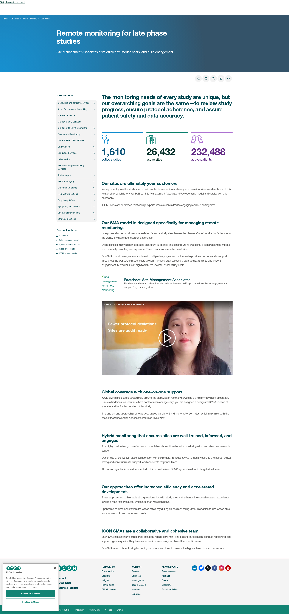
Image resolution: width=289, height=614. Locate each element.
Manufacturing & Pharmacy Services (71, 167)
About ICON (63, 582)
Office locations (109, 589)
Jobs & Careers (139, 584)
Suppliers (136, 593)
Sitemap (120, 610)
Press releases (169, 571)
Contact (61, 578)
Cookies (108, 610)
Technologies (64, 175)
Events (165, 580)
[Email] (221, 78)
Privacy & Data (94, 610)
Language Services (67, 153)
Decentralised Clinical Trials (71, 140)
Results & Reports (67, 587)
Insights (105, 580)
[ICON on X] (208, 568)
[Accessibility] (228, 78)
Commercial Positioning (69, 134)
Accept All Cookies (30, 593)
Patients (135, 571)
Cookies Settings (30, 602)
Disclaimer (79, 610)
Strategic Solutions (67, 219)
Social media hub (170, 589)
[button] (94, 103)
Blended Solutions (66, 115)
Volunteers (136, 575)
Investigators (138, 580)
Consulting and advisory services (73, 103)
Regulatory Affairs (66, 200)
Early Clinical (64, 146)
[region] (30, 587)
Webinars (166, 584)
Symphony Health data (69, 206)
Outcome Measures (67, 187)
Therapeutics (108, 571)
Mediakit (166, 575)
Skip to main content (12, 2)
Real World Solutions (68, 194)
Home (5, 19)
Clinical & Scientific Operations (72, 128)
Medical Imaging (66, 181)
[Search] (213, 78)
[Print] (205, 78)
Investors (136, 589)
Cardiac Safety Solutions (69, 121)
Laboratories (64, 159)
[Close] (55, 568)
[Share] (198, 78)
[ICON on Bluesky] (201, 568)
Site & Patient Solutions (69, 212)
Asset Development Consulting (72, 109)
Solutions (15, 19)
